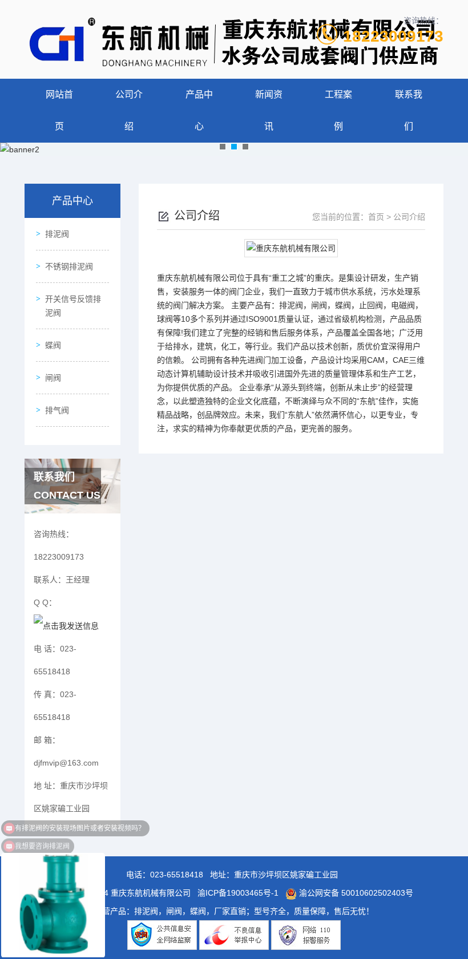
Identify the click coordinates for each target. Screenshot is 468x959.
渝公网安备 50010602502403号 (355, 892)
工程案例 (338, 110)
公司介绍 (129, 110)
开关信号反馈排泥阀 (73, 305)
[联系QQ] (66, 625)
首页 (376, 216)
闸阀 (53, 377)
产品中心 (199, 110)
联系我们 (408, 110)
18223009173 (393, 36)
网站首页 (59, 110)
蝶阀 (53, 345)
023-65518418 (176, 874)
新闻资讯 (269, 110)
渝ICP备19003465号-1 (238, 892)
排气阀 (57, 410)
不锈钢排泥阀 (69, 266)
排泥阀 (57, 233)
